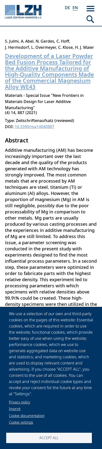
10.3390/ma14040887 (34, 126)
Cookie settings (21, 422)
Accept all (48, 437)
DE (67, 7)
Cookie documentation (27, 415)
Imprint (15, 408)
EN (75, 7)
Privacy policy (19, 402)
